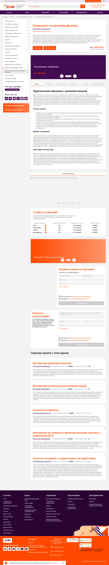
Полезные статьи (8, 530)
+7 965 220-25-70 (57, 555)
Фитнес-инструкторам (12, 89)
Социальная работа (11, 49)
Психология (8, 43)
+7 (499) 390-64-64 (58, 551)
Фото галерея (7, 525)
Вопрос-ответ (7, 514)
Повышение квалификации (41, 29)
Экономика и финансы (12, 24)
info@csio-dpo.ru (58, 547)
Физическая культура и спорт (42, 31)
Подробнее (54, 563)
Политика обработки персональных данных (94, 561)
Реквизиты (31, 549)
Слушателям (45, 12)
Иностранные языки (11, 58)
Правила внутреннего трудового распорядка (96, 505)
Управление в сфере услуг (13, 33)
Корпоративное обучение (75, 499)
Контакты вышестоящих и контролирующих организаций (37, 546)
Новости (5, 519)
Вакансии (6, 508)
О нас (4, 499)
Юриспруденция (10, 61)
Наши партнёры (8, 516)
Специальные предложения (7, 502)
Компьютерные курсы (11, 36)
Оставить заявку (81, 303)
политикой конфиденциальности (79, 299)
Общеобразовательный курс (42, 413)
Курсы (27, 12)
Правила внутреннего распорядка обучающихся (54, 520)
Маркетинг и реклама (11, 27)
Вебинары (28, 514)
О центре (9, 12)
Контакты (100, 12)
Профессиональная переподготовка (31, 510)
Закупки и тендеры (10, 78)
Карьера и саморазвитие (12, 46)
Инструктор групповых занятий (52, 363)
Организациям (63, 12)
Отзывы (5, 511)
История (7, 52)
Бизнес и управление (11, 30)
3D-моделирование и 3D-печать (14, 81)
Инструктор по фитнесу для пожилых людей (60, 385)
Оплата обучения (51, 511)
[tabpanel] (68, 67)
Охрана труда (9, 75)
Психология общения (46, 410)
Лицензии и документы (10, 506)
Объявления (7, 522)
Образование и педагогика (13, 64)
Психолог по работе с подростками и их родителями (64, 458)
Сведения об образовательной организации (14, 1)
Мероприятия (29, 519)
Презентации (7, 533)
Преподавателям (82, 12)
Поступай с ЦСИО (51, 516)
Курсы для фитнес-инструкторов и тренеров (15, 71)
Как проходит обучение (43, 73)
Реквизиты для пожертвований (37, 552)
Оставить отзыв (49, 48)
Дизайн (7, 39)
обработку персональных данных (81, 296)
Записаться (37, 48)
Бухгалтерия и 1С (10, 21)
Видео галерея (7, 527)
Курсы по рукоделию (11, 55)
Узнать (37, 255)
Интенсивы (28, 517)
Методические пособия (53, 514)
